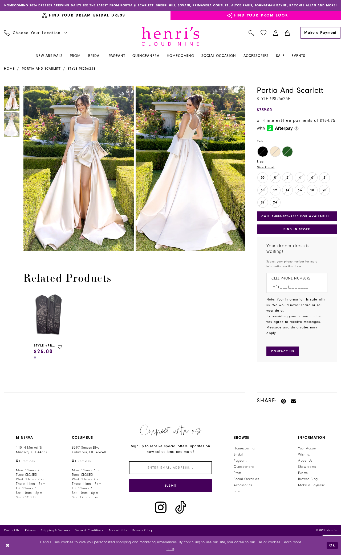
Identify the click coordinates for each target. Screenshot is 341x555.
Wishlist (304, 454)
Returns (30, 530)
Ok (332, 545)
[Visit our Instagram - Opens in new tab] (161, 507)
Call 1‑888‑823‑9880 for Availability (297, 216)
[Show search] (251, 33)
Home (9, 68)
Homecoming (244, 448)
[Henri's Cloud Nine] (170, 36)
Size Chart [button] (265, 167)
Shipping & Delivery (55, 530)
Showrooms (307, 467)
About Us (305, 460)
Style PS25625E (81, 68)
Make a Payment (311, 485)
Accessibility (118, 530)
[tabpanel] (77, 168)
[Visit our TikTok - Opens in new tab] (180, 507)
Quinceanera (244, 467)
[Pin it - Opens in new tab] (284, 400)
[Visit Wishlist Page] (263, 33)
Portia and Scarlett (41, 68)
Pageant (240, 460)
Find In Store (296, 229)
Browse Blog (308, 479)
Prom (238, 473)
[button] (276, 33)
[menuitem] (36, 33)
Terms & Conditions (89, 530)
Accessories (243, 485)
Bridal (238, 454)
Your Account (308, 448)
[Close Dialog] (8, 545)
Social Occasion (246, 479)
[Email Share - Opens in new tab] (293, 400)
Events (303, 473)
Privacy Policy (142, 530)
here (170, 548)
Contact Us (12, 530)
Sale (237, 491)
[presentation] (48, 315)
